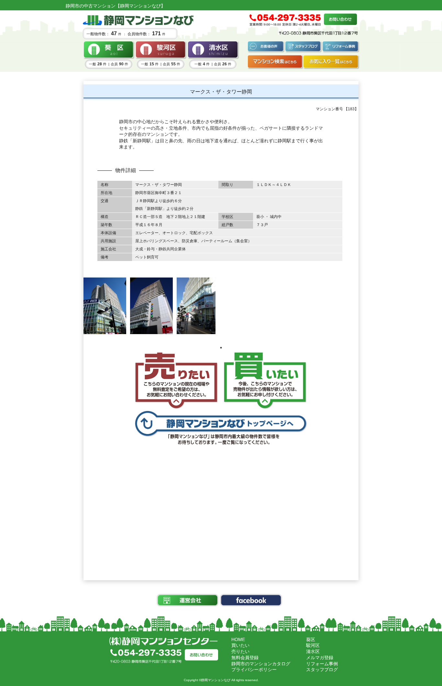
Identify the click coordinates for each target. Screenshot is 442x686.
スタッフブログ (322, 669)
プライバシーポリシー (254, 669)
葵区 (310, 639)
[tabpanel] (104, 306)
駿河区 (313, 645)
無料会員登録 (245, 657)
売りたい (240, 651)
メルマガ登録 (319, 657)
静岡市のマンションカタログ (260, 663)
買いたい (240, 645)
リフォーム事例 (322, 663)
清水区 (313, 651)
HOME (238, 639)
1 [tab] (221, 347)
